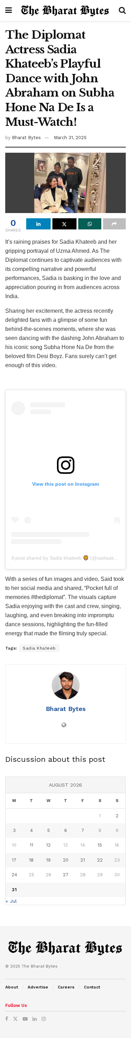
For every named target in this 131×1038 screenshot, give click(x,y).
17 (14, 860)
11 (31, 845)
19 (48, 860)
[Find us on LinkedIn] (34, 1019)
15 (99, 845)
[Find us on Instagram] (44, 1019)
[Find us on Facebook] (6, 1019)
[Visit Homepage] (65, 10)
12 (48, 845)
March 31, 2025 (70, 137)
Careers (66, 987)
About (11, 987)
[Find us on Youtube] (25, 1019)
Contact (92, 987)
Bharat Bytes (26, 137)
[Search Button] (122, 10)
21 (82, 860)
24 (14, 874)
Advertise (38, 987)
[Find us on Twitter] (15, 1019)
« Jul (11, 901)
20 (65, 860)
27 (65, 874)
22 (100, 860)
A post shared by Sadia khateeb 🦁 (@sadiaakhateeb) (71, 558)
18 (31, 860)
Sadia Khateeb (39, 648)
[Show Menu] (8, 10)
